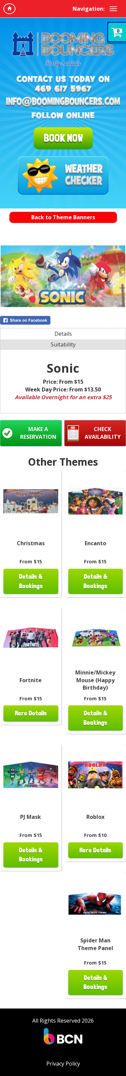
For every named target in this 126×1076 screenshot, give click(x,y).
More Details (31, 713)
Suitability (63, 344)
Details (63, 333)
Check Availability (103, 432)
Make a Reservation (38, 432)
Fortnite (30, 680)
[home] (9, 8)
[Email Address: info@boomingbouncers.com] (63, 102)
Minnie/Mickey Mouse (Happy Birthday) (95, 680)
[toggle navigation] (113, 8)
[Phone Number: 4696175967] (63, 88)
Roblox (95, 817)
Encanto (95, 543)
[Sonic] (63, 277)
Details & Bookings (31, 581)
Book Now (63, 138)
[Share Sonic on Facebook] (63, 320)
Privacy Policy (63, 1063)
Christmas (31, 543)
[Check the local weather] (63, 175)
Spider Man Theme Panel (95, 944)
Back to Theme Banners (63, 217)
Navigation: (88, 8)
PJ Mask (30, 817)
